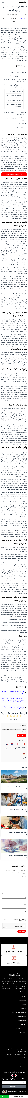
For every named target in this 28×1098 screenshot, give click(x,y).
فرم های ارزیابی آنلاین (14, 951)
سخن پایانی (21, 124)
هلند (11, 748)
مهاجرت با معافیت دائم (15, 92)
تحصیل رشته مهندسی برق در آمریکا (18, 855)
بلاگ (21, 19)
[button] (3, 2)
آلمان (24, 758)
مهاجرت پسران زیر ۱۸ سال (17, 72)
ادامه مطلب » (24, 788)
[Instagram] (16, 1075)
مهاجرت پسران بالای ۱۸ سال (17, 76)
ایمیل (24, 904)
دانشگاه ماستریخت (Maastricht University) (16, 786)
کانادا (23, 748)
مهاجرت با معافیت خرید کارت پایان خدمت (14, 96)
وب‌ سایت (24, 910)
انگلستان (17, 748)
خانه (24, 19)
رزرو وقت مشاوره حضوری (14, 963)
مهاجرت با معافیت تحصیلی (14, 101)
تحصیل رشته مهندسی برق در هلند (18, 809)
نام (25, 897)
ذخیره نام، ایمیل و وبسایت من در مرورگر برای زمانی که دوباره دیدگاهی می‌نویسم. (14, 920)
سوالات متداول (20, 127)
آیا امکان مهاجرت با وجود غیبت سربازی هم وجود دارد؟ (13, 692)
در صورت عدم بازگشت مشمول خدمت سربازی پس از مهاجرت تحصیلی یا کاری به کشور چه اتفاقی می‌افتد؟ (13, 700)
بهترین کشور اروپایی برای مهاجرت (14, 174)
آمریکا (6, 749)
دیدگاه (24, 876)
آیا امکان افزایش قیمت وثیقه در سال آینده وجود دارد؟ (13, 708)
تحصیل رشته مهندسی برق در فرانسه (18, 832)
